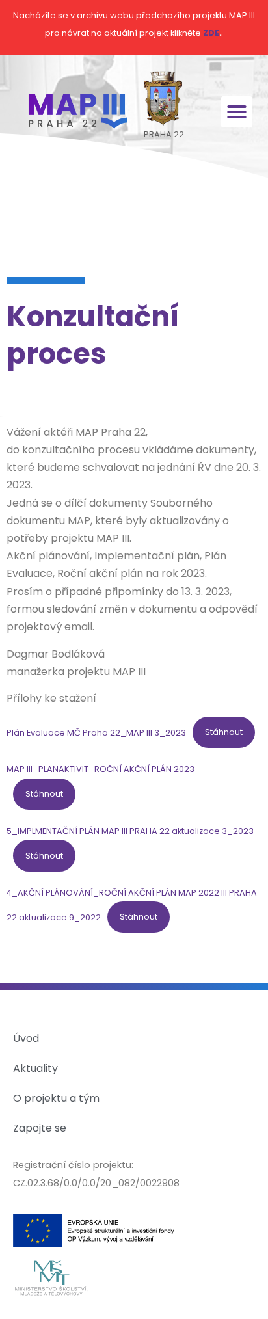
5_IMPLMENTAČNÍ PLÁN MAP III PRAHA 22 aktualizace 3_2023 (130, 830)
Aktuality (35, 1068)
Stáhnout (224, 732)
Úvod (26, 1038)
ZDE (211, 32)
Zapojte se (39, 1128)
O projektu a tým (56, 1098)
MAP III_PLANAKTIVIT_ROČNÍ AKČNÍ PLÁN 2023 (100, 769)
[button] (236, 111)
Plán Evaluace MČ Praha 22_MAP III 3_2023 (96, 732)
